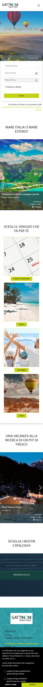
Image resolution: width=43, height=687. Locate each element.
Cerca (21, 96)
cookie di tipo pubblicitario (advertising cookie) (18, 672)
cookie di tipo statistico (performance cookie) (17, 680)
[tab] (15, 58)
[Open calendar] (36, 73)
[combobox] (21, 66)
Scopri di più (21, 555)
